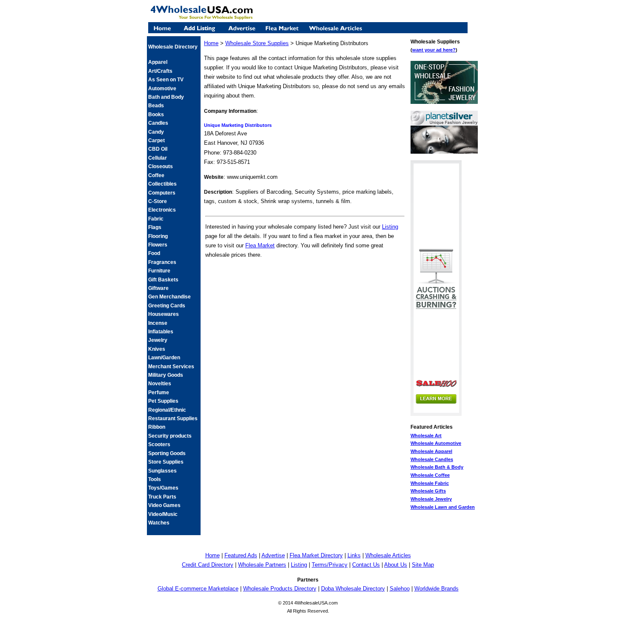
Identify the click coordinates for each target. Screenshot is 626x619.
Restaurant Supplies (173, 418)
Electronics (162, 210)
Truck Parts (162, 497)
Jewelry (157, 340)
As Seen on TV (166, 80)
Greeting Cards (166, 306)
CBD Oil (157, 149)
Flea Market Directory (316, 555)
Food (154, 253)
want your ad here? (434, 49)
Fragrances (162, 262)
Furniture (159, 271)
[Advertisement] (305, 278)
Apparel (157, 62)
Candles (158, 123)
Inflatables (160, 332)
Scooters (159, 444)
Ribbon (156, 427)
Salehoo (400, 588)
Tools (154, 479)
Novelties (159, 384)
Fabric (156, 219)
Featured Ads (240, 555)
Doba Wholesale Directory (353, 588)
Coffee (156, 175)
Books (156, 114)
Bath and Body (166, 97)
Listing (390, 227)
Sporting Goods (167, 453)
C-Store (157, 201)
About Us (395, 565)
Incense (157, 323)
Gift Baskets (163, 280)
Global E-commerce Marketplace (198, 588)
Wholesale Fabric (430, 483)
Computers (161, 193)
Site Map (423, 565)
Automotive (162, 89)
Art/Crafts (160, 71)
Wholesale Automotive (436, 443)
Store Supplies (166, 462)
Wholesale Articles (388, 555)
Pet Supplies (163, 401)
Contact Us (366, 565)
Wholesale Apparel (431, 451)
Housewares (163, 314)
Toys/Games (163, 488)
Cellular (157, 158)
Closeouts (160, 166)
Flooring (158, 236)
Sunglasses (162, 471)
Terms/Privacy (329, 565)
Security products (170, 436)
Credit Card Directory (207, 565)
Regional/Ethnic (167, 410)
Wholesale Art (426, 435)
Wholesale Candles (432, 459)
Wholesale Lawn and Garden (443, 507)
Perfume (158, 392)
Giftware (158, 288)
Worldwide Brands (436, 588)
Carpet (156, 140)
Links (354, 555)
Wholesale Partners (262, 565)
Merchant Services (171, 367)
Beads (156, 106)
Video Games (164, 505)
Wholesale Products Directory (279, 588)
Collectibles (162, 184)
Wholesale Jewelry (431, 499)
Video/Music (163, 514)
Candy (156, 132)
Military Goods (165, 375)
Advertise (273, 555)
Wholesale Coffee (430, 475)
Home (211, 43)
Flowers (157, 245)
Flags (154, 227)
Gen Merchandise (169, 297)
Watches (158, 523)
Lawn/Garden (164, 358)
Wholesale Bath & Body (437, 467)
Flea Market (260, 245)
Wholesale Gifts (428, 490)
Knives (156, 349)
